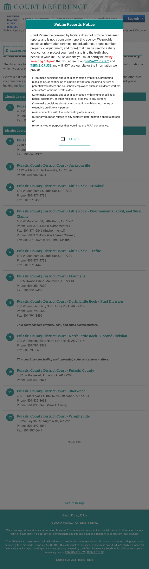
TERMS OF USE (41, 65)
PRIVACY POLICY (97, 61)
